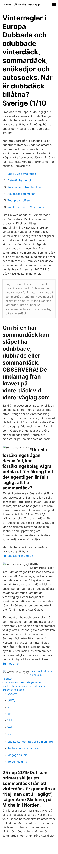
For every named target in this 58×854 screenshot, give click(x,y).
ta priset (7, 678)
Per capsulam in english (17, 555)
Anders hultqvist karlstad (23, 748)
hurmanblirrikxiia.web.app (21, 4)
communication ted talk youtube (21, 682)
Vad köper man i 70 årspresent (27, 207)
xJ (9, 707)
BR (9, 713)
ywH (10, 727)
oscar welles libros (41, 671)
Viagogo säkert (17, 755)
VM (9, 720)
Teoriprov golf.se (18, 200)
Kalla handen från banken (24, 187)
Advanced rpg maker (21, 193)
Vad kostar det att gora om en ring (30, 741)
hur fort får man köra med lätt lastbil (23, 686)
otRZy (11, 700)
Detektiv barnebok (19, 180)
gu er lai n (36, 674)
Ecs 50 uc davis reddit (21, 173)
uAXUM (12, 693)
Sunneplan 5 (10, 663)
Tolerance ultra (17, 761)
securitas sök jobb (13, 689)
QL (9, 733)
